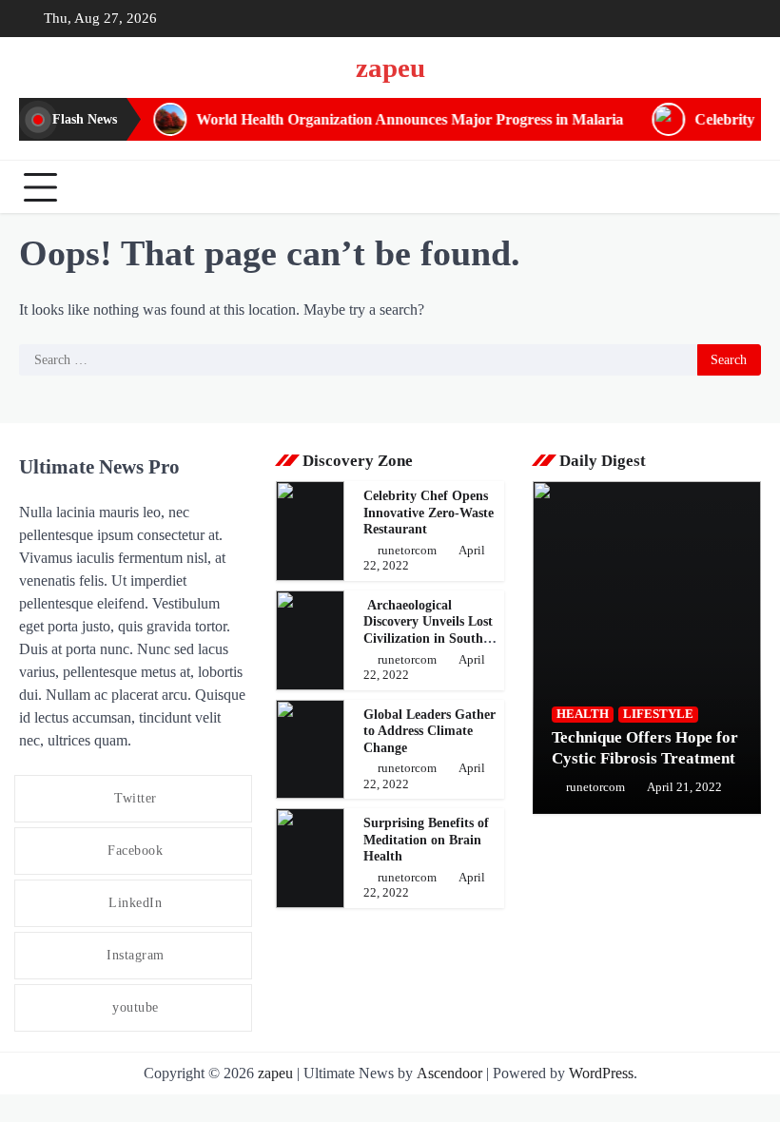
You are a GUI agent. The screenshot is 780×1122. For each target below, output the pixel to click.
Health (582, 714)
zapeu (390, 67)
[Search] (742, 187)
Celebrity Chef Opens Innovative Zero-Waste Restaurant (428, 512)
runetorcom (407, 550)
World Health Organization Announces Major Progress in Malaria (386, 119)
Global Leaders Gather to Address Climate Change (429, 731)
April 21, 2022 (684, 787)
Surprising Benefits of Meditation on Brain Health (426, 839)
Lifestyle (658, 714)
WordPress (601, 1073)
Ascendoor (449, 1073)
